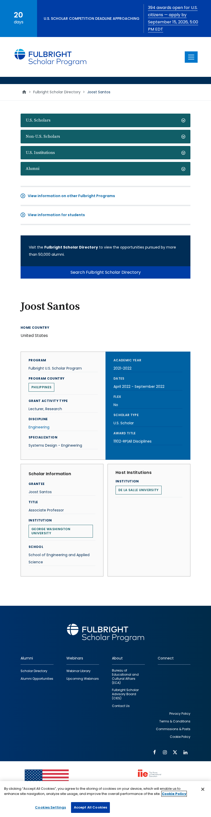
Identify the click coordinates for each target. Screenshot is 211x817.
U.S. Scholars (38, 120)
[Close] (202, 789)
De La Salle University (138, 490)
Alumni (32, 168)
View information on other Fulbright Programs (71, 195)
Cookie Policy (174, 793)
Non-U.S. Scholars (43, 136)
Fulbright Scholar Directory (57, 92)
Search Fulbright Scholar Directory (106, 272)
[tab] (105, 120)
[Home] (50, 57)
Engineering (39, 427)
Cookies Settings (50, 807)
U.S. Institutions (40, 152)
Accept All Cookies (90, 807)
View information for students (56, 214)
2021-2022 (122, 368)
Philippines (41, 387)
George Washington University (50, 531)
